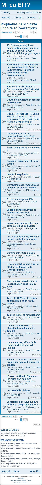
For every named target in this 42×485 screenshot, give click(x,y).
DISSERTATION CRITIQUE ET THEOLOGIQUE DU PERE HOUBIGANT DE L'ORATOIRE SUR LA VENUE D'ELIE (23, 118)
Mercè (28, 166)
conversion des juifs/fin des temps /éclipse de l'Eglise (22, 224)
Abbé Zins (30, 92)
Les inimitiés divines (18, 390)
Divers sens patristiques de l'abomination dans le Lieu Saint (22, 284)
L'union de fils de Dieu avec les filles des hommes (22, 377)
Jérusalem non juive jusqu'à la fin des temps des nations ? (23, 403)
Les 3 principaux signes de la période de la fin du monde (23, 237)
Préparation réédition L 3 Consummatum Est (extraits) (23, 87)
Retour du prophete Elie (20, 199)
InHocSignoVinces (15, 244)
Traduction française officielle (18, 480)
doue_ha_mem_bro (15, 58)
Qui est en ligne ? (10, 430)
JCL (27, 190)
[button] (26, 36)
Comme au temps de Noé (21, 253)
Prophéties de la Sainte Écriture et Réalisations (19, 26)
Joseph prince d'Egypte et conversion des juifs (21, 211)
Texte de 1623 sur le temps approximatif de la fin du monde (22, 301)
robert (28, 393)
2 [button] (23, 36)
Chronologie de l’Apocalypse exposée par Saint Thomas (23, 186)
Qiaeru (29, 480)
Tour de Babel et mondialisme (23, 315)
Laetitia (29, 306)
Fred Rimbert (21, 478)
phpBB (12, 476)
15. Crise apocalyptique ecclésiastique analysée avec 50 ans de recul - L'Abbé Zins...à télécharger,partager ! (23, 49)
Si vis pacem (31, 153)
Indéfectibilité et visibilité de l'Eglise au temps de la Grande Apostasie (23, 267)
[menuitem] (7, 12)
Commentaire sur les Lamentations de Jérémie (21, 135)
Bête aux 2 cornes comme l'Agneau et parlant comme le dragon (23, 362)
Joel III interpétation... (19, 174)
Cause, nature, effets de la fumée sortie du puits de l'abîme (21, 345)
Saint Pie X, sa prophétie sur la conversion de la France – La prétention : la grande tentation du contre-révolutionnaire (23, 70)
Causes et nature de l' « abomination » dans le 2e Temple (21, 328)
